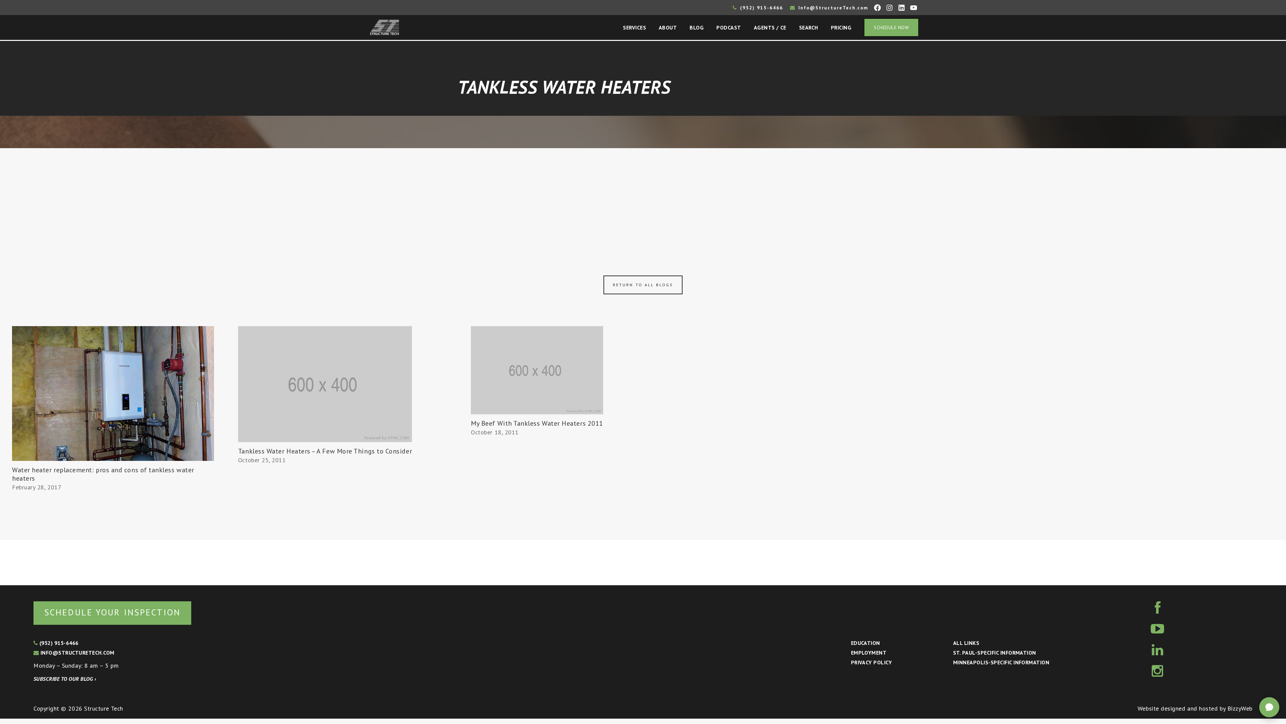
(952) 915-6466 (760, 8)
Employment (869, 652)
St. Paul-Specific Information (994, 652)
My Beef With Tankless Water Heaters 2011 (537, 423)
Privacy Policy (871, 662)
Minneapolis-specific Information (1001, 662)
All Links (966, 643)
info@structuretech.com (76, 652)
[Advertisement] (643, 198)
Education (865, 643)
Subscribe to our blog (64, 678)
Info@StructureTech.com (832, 8)
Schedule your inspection (112, 612)
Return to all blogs (643, 284)
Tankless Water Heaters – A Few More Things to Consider (325, 451)
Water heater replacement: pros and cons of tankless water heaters (103, 474)
